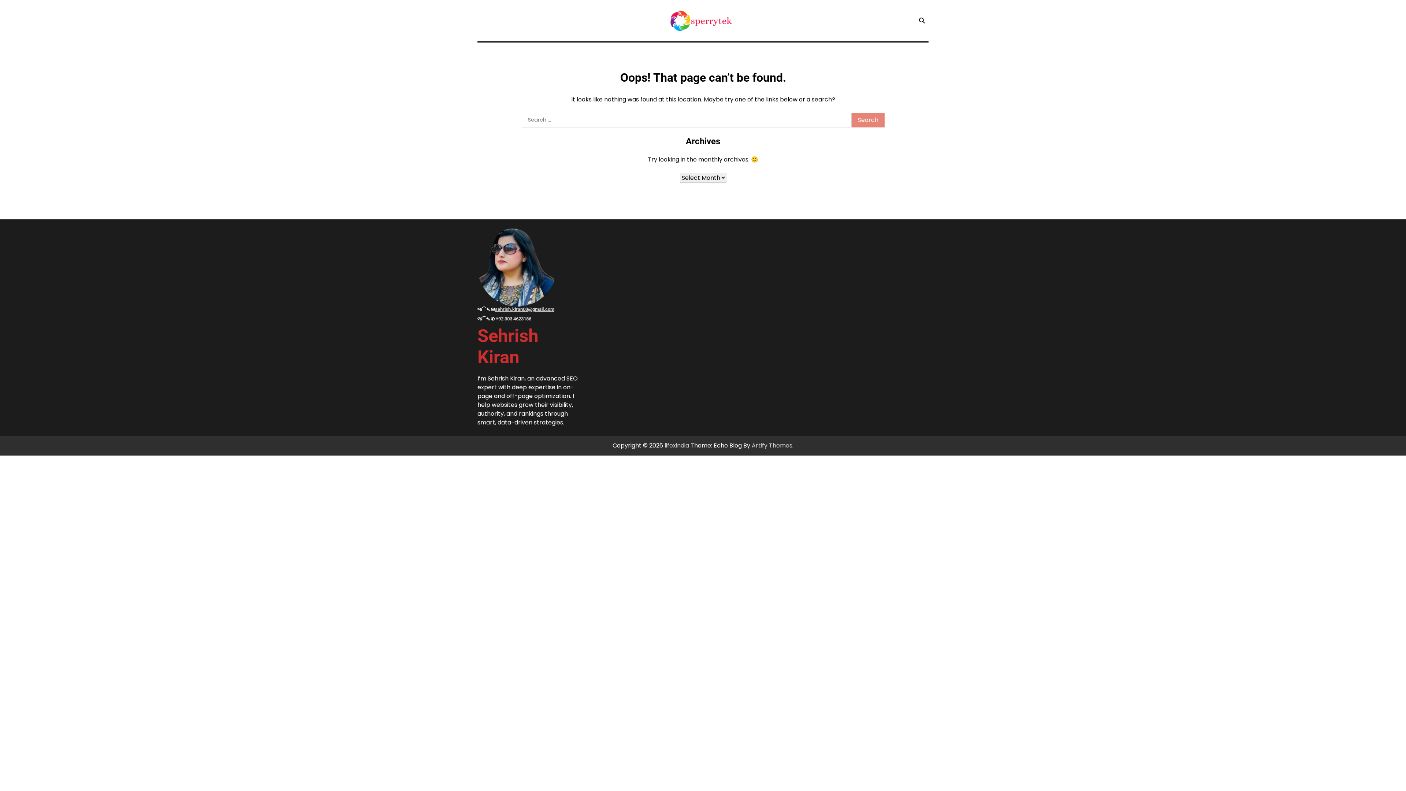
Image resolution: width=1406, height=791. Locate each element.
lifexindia (677, 445)
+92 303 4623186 (513, 319)
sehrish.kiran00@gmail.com (524, 309)
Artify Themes (772, 445)
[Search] (922, 20)
